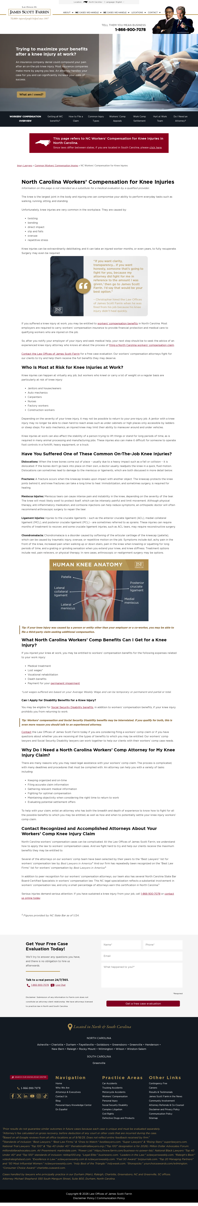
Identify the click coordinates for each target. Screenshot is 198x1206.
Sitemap (153, 1118)
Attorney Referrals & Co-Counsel (166, 1105)
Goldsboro (103, 1044)
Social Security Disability (115, 1105)
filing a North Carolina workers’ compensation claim (141, 345)
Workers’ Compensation (115, 1096)
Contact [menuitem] (153, 12)
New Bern (58, 1049)
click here (155, 147)
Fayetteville (86, 1044)
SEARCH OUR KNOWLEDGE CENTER (30, 1077)
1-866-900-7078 (130, 29)
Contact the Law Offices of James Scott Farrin (51, 353)
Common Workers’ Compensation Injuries (56, 165)
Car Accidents (109, 1083)
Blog (58, 1101)
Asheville (43, 1044)
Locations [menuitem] (137, 12)
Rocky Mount (87, 1049)
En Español (61, 1109)
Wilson (120, 1049)
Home (59, 1083)
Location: (78, 2)
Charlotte (57, 1044)
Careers (153, 1088)
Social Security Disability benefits (72, 707)
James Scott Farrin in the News (165, 1096)
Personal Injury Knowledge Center (74, 1105)
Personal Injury (110, 1101)
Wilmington (105, 1049)
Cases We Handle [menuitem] (87, 12)
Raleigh (71, 1049)
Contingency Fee (158, 1083)
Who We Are (62, 1088)
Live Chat (61, 985)
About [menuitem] (67, 12)
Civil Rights (108, 1114)
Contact (26, 732)
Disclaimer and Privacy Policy (164, 1109)
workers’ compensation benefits (117, 323)
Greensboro (119, 1044)
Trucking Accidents (112, 1088)
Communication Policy (160, 1114)
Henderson (152, 1044)
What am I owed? (31, 94)
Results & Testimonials (161, 1092)
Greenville (136, 1044)
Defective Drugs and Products (118, 1118)
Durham (71, 1044)
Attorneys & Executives (68, 1092)
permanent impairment (65, 683)
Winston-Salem (136, 1049)
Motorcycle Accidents (113, 1092)
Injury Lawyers (24, 165)
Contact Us (61, 1096)
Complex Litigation (112, 1109)
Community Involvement (162, 1101)
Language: (110, 2)
